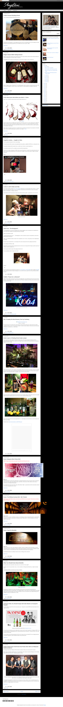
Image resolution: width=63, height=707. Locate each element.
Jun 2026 (46, 76)
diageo (7, 92)
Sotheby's (22, 121)
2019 (45, 91)
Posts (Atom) (24, 694)
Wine (7, 134)
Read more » (6, 45)
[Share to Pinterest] (11, 47)
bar (6, 223)
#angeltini (37, 269)
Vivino (25, 128)
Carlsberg (9, 332)
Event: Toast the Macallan (10, 530)
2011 (45, 102)
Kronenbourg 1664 (13, 314)
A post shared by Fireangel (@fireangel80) (18, 450)
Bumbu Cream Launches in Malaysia (52, 52)
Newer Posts (6, 691)
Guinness (7, 181)
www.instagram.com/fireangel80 (25, 269)
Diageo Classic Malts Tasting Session (13, 54)
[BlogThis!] (8, 47)
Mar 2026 (46, 80)
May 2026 (46, 77)
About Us (9, 10)
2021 (45, 88)
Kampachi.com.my (28, 628)
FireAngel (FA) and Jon (48, 25)
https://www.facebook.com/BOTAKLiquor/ (15, 421)
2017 (45, 94)
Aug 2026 (46, 66)
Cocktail (8, 223)
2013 (45, 99)
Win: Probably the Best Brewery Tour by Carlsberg (16, 319)
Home (5, 10)
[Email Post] (5, 47)
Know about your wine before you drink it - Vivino (16, 97)
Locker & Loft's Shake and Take (11, 186)
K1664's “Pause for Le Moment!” (12, 277)
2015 (45, 96)
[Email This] (7, 47)
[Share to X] (9, 47)
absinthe (7, 598)
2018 (45, 92)
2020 (45, 90)
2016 (45, 95)
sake (9, 641)
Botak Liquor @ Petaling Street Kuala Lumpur (15, 338)
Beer (7, 314)
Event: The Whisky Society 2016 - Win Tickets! (15, 497)
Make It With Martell (50, 57)
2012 (45, 100)
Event (7, 49)
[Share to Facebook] (10, 47)
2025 (45, 83)
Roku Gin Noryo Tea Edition (49, 67)
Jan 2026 (46, 81)
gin (8, 49)
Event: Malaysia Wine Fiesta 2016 (12, 459)
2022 (45, 87)
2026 (45, 65)
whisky (10, 92)
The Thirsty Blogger (17, 188)
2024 (45, 84)
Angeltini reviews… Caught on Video (13, 140)
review (11, 181)
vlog (12, 181)
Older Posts (37, 691)
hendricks (11, 49)
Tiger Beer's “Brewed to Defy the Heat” (53, 38)
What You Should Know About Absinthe (14, 563)
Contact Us (15, 10)
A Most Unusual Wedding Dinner (12, 15)
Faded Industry (22, 587)
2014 (45, 98)
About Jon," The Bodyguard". (11, 228)
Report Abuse (45, 105)
